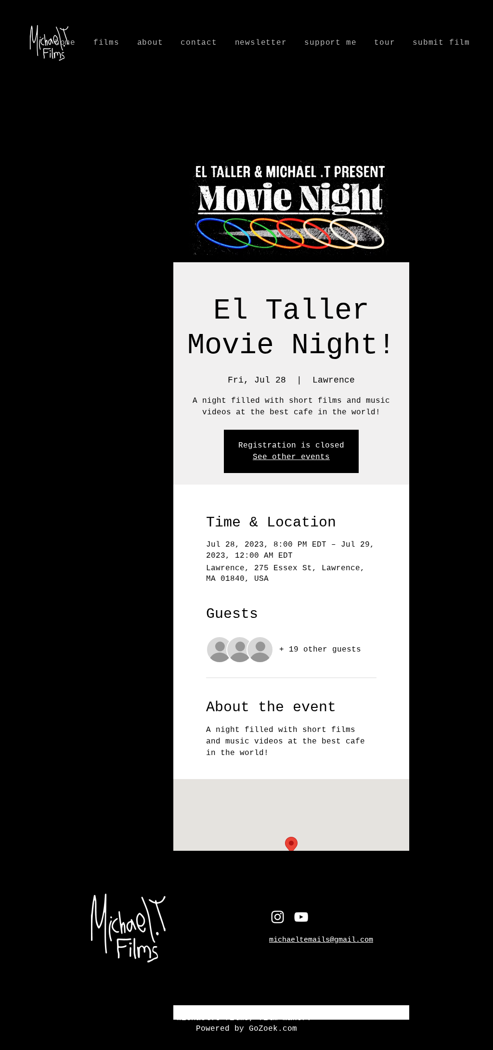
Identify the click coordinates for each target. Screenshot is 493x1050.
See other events (291, 457)
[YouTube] (301, 917)
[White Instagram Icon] (277, 917)
